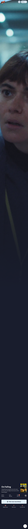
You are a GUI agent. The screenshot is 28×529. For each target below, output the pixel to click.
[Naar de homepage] (3, 2)
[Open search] (19, 2)
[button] (24, 2)
